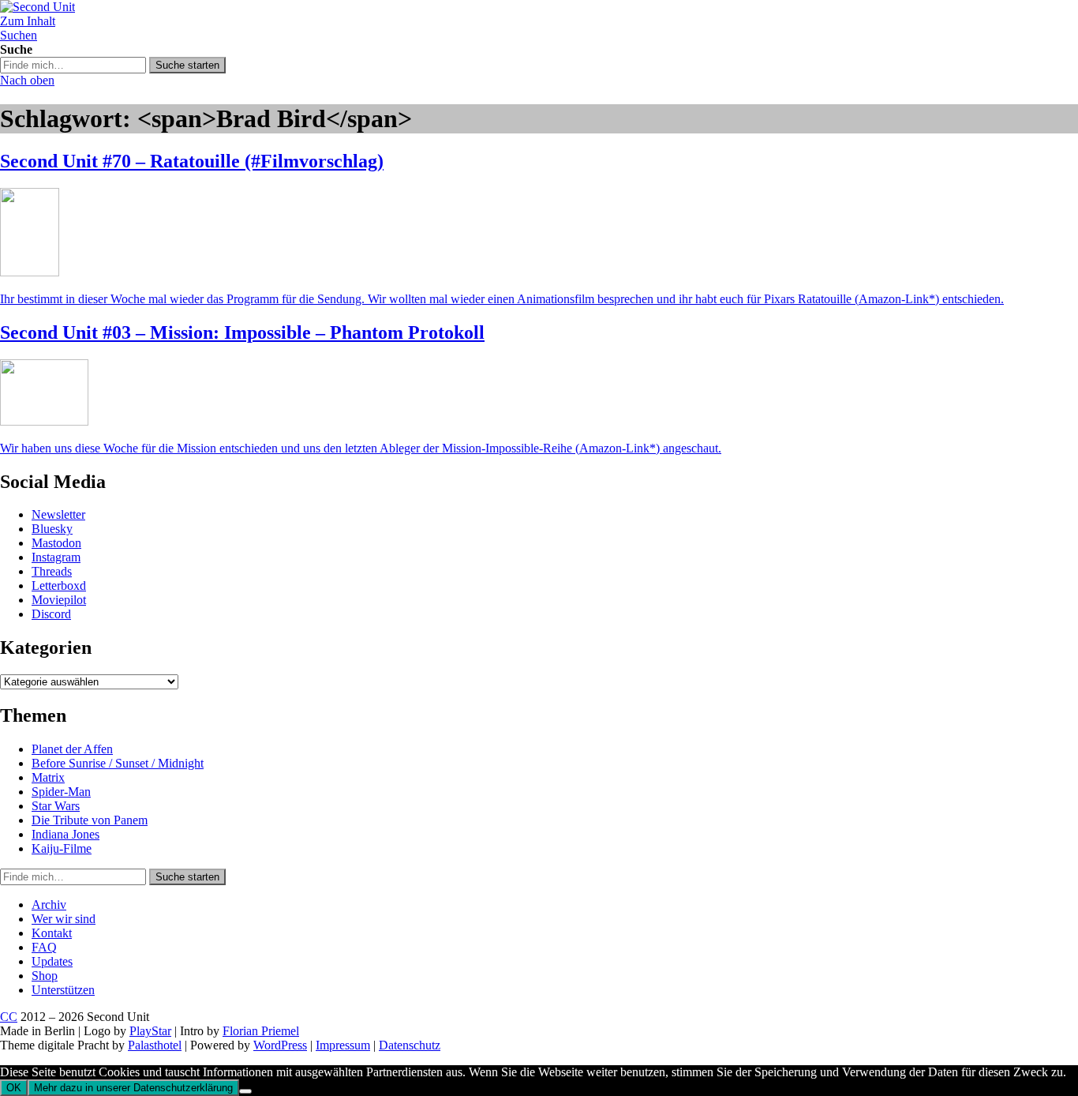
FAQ (44, 947)
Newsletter (58, 514)
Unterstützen (63, 990)
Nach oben (27, 80)
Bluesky (52, 528)
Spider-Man (61, 791)
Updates (52, 961)
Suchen (18, 35)
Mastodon (56, 543)
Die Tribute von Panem (90, 820)
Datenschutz (409, 1045)
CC (8, 1016)
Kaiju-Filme (62, 848)
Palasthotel (155, 1045)
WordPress (280, 1045)
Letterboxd (59, 585)
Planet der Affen (72, 749)
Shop (45, 975)
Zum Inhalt (27, 21)
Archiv (49, 904)
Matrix (48, 777)
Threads (52, 571)
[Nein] (245, 1091)
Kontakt (52, 933)
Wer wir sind (63, 918)
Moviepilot (59, 599)
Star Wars (56, 806)
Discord (51, 614)
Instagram (56, 557)
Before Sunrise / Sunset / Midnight (118, 763)
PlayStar (150, 1031)
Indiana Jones (65, 834)
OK (13, 1088)
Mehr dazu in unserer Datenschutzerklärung (133, 1088)
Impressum (343, 1045)
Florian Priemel (261, 1031)
